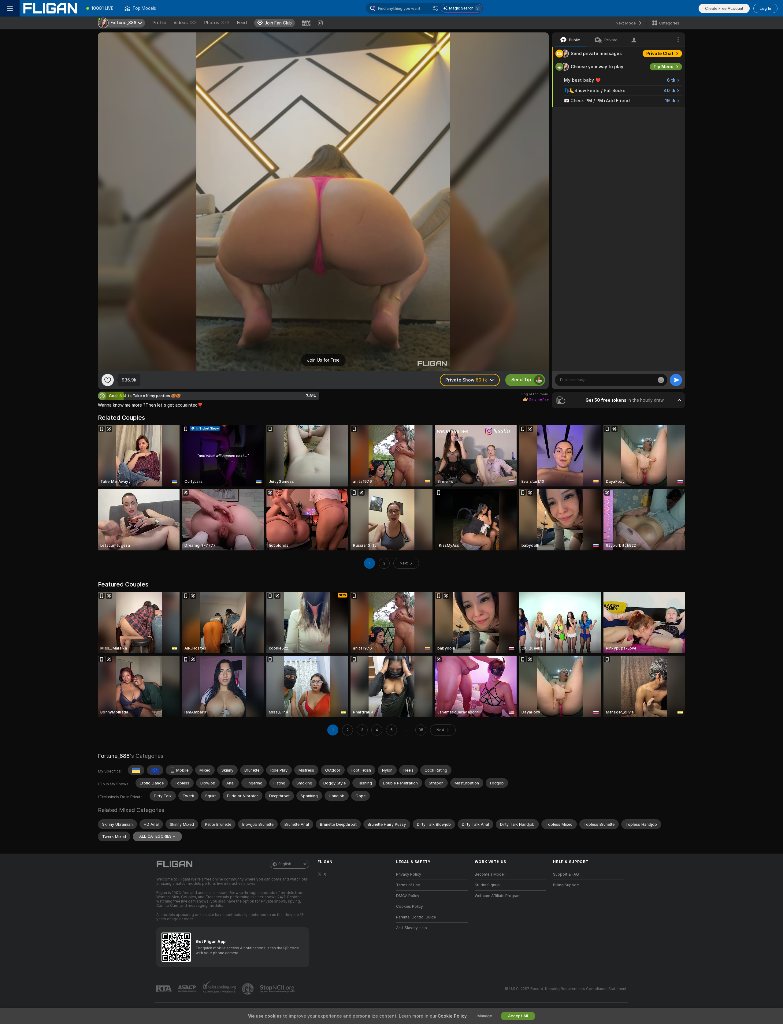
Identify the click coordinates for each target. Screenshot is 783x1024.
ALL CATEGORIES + (157, 836)
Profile (159, 22)
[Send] (676, 380)
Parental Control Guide (416, 917)
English (284, 864)
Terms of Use (408, 885)
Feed (242, 22)
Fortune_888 (114, 756)
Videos (185, 22)
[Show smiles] (661, 380)
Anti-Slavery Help (411, 928)
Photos (216, 22)
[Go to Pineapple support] (248, 989)
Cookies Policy (409, 906)
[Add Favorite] (108, 380)
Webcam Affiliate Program (498, 896)
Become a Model (490, 874)
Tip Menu (663, 66)
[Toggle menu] (10, 8)
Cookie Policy (452, 1016)
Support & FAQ (566, 874)
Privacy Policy (408, 874)
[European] (155, 770)
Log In (765, 8)
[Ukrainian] (136, 770)
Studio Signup (487, 885)
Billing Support (566, 885)
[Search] (435, 8)
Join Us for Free (323, 360)
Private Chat (660, 53)
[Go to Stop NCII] (278, 988)
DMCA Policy (407, 896)
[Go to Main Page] (50, 8)
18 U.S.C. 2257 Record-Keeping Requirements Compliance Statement (565, 989)
